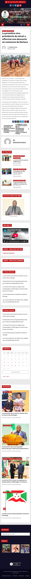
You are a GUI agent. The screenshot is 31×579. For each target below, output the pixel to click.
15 (4, 362)
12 (19, 359)
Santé (10, 392)
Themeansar (15, 573)
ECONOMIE (14, 576)
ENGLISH (27, 576)
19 (19, 362)
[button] (24, 24)
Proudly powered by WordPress (10, 571)
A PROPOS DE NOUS (6, 576)
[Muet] (24, 241)
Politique (10, 425)
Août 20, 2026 (17, 163)
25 (15, 365)
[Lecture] (4, 241)
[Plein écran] (26, 241)
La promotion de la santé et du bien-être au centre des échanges (15, 414)
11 (15, 359)
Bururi (4, 31)
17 (11, 362)
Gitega (5, 425)
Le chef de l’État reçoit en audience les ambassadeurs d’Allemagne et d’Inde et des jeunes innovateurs (15, 289)
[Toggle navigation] (21, 25)
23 (8, 365)
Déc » (8, 376)
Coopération (21, 156)
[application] (15, 235)
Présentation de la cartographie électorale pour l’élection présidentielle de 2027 (15, 448)
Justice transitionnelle (13, 492)
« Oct (4, 376)
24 (11, 365)
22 (4, 365)
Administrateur (13, 47)
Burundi (15, 156)
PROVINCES (21, 576)
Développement (10, 31)
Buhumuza (16, 169)
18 (15, 362)
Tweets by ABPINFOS (8, 253)
